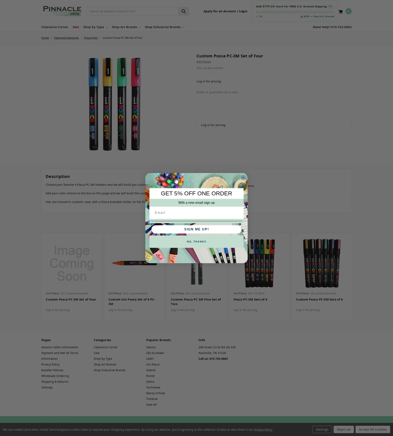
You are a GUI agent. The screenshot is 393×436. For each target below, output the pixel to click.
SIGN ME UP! (196, 229)
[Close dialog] (243, 177)
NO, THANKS (196, 241)
